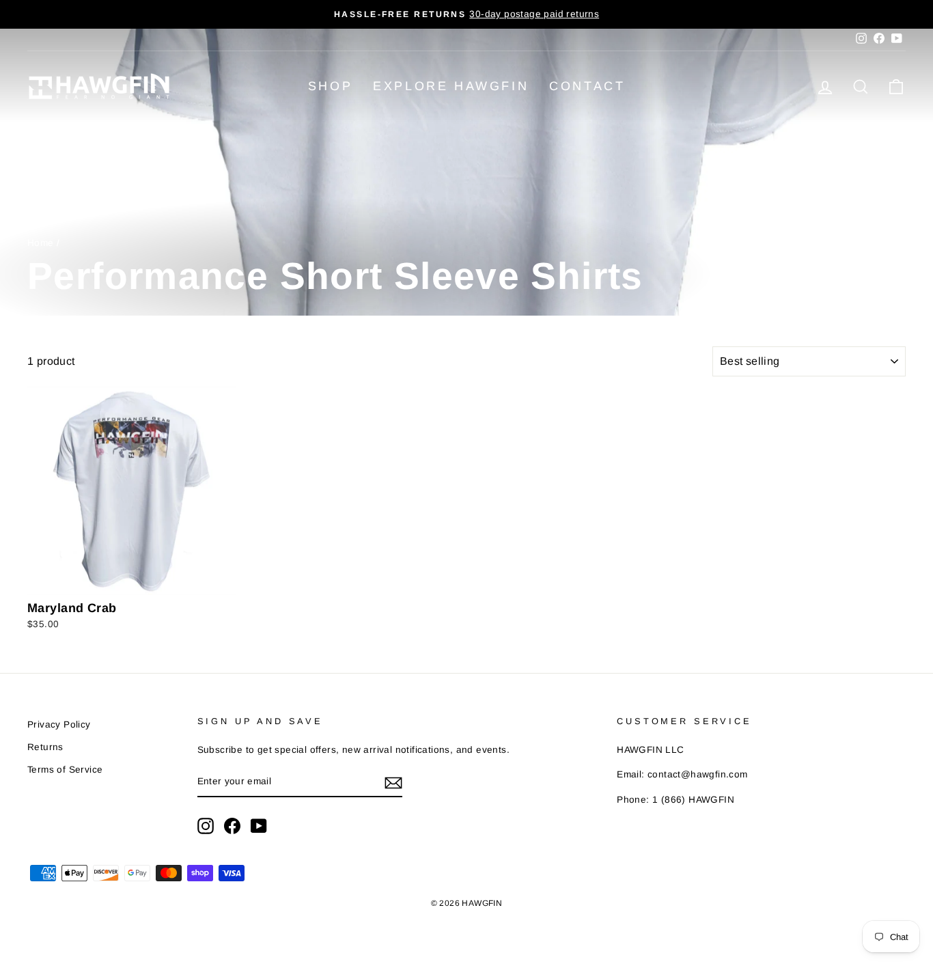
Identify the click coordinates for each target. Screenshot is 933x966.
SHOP (330, 86)
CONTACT (587, 86)
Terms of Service (64, 769)
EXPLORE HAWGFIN (451, 86)
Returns (45, 747)
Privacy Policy (59, 724)
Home (40, 243)
